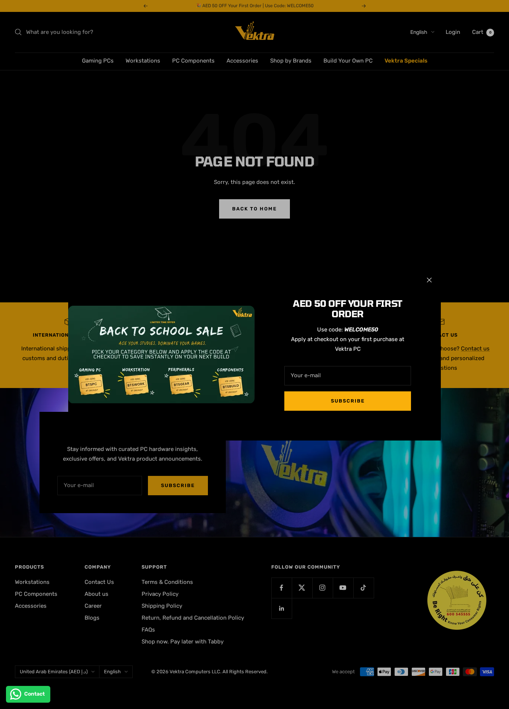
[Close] (429, 280)
